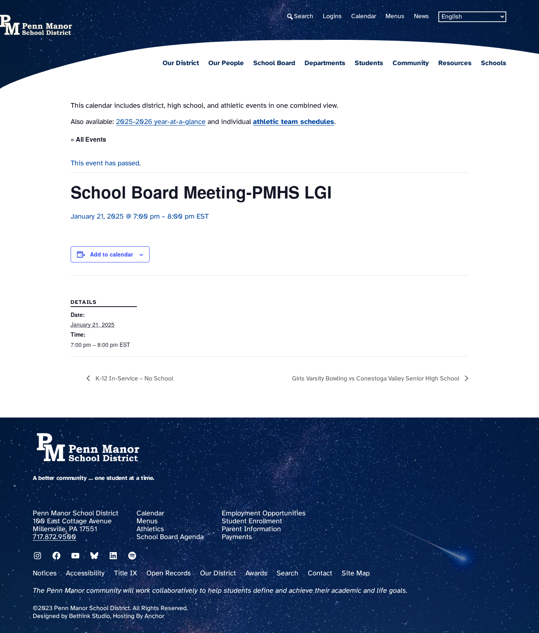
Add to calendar (111, 254)
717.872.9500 (54, 537)
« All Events (88, 139)
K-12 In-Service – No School (133, 378)
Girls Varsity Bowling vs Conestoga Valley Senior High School (376, 378)
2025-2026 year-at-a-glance (161, 122)
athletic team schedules (293, 122)
